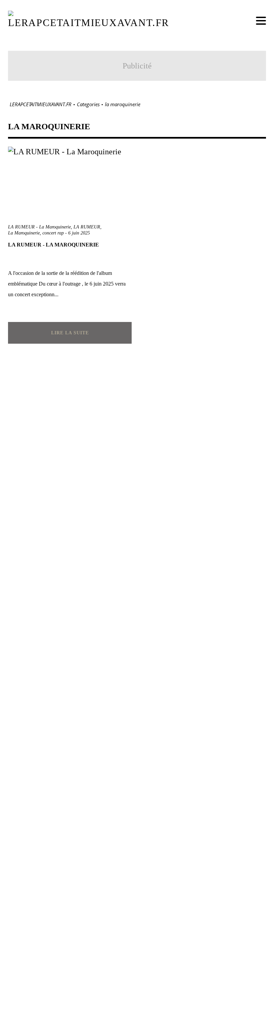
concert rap (53, 232)
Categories (88, 104)
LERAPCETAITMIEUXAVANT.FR (41, 104)
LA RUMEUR (87, 226)
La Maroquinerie (24, 232)
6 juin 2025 (79, 232)
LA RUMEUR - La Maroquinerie (39, 226)
